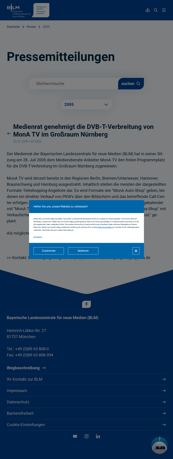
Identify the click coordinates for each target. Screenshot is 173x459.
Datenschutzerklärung (105, 227)
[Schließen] (136, 250)
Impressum (37, 237)
